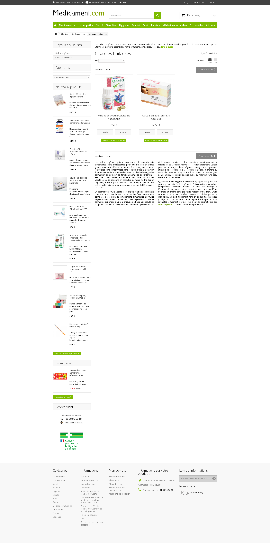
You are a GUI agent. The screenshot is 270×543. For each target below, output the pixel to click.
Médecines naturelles (174, 25)
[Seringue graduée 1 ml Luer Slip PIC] (60, 330)
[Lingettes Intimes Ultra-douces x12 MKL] (60, 272)
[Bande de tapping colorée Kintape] (60, 301)
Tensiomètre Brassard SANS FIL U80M (78, 151)
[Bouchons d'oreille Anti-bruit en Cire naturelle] (60, 184)
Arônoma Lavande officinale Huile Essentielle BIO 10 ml (79, 238)
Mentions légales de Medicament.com (90, 492)
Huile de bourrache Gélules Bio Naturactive (114, 117)
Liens (83, 518)
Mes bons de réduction (119, 493)
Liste (215, 62)
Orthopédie (196, 25)
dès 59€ (122, 2)
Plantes (155, 25)
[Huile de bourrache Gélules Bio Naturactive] (113, 93)
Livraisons (85, 487)
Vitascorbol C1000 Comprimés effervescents (78, 373)
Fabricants (63, 67)
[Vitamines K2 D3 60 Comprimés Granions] (60, 126)
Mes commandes (117, 476)
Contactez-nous (197, 2)
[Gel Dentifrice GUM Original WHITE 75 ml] (60, 212)
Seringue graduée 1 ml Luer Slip (78, 325)
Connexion (211, 2)
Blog (186, 2)
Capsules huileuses (64, 57)
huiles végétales (165, 204)
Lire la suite (167, 46)
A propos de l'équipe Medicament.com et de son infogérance (91, 509)
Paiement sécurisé (89, 515)
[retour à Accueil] (55, 34)
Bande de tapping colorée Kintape (78, 296)
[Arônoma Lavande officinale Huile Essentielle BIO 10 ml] (60, 241)
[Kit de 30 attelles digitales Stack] (60, 100)
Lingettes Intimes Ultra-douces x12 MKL (78, 269)
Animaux (210, 25)
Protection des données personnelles (92, 523)
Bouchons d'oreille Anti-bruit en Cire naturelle (78, 180)
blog (201, 492)
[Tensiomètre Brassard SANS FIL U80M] (60, 155)
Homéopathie (85, 25)
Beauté (135, 25)
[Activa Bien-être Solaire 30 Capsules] (156, 93)
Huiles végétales (62, 53)
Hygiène (124, 25)
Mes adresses (115, 484)
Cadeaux (57, 517)
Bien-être (111, 25)
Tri (96, 60)
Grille (210, 62)
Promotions (63, 363)
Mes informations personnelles (117, 488)
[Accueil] (55, 25)
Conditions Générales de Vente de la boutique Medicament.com (92, 500)
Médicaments (67, 25)
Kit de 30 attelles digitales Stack (77, 95)
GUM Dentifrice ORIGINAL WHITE (78, 207)
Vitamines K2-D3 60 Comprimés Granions (79, 121)
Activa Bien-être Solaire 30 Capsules (156, 117)
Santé (99, 25)
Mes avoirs (114, 480)
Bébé (145, 25)
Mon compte (117, 470)
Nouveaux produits (69, 87)
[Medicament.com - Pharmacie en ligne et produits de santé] (79, 11)
